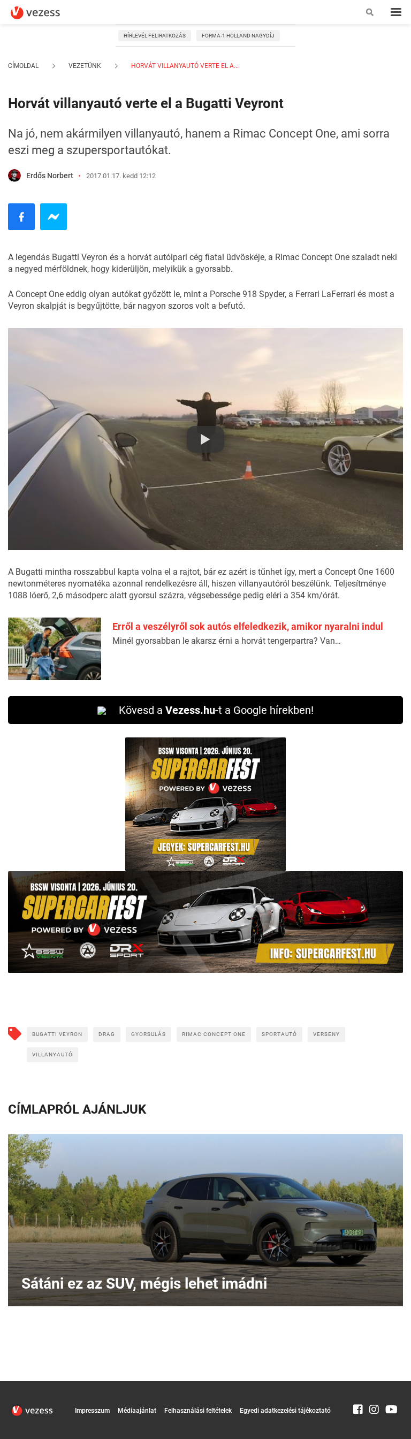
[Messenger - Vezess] (53, 216)
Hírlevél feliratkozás (155, 36)
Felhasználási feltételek (198, 1410)
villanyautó (52, 1054)
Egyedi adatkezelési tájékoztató (285, 1410)
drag (106, 1034)
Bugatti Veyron (57, 1034)
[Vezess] (45, 13)
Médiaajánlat (137, 1410)
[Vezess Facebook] (358, 1386)
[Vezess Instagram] (374, 1386)
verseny (326, 1034)
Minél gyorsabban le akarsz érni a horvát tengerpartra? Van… (226, 641)
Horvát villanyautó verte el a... (184, 66)
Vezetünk (85, 66)
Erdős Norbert (49, 175)
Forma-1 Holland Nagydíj (238, 36)
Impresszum (92, 1410)
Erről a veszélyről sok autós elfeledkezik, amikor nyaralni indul (247, 626)
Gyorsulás (148, 1034)
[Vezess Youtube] (390, 1386)
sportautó (279, 1034)
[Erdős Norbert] (14, 175)
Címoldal (23, 66)
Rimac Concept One (214, 1034)
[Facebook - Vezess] (21, 216)
